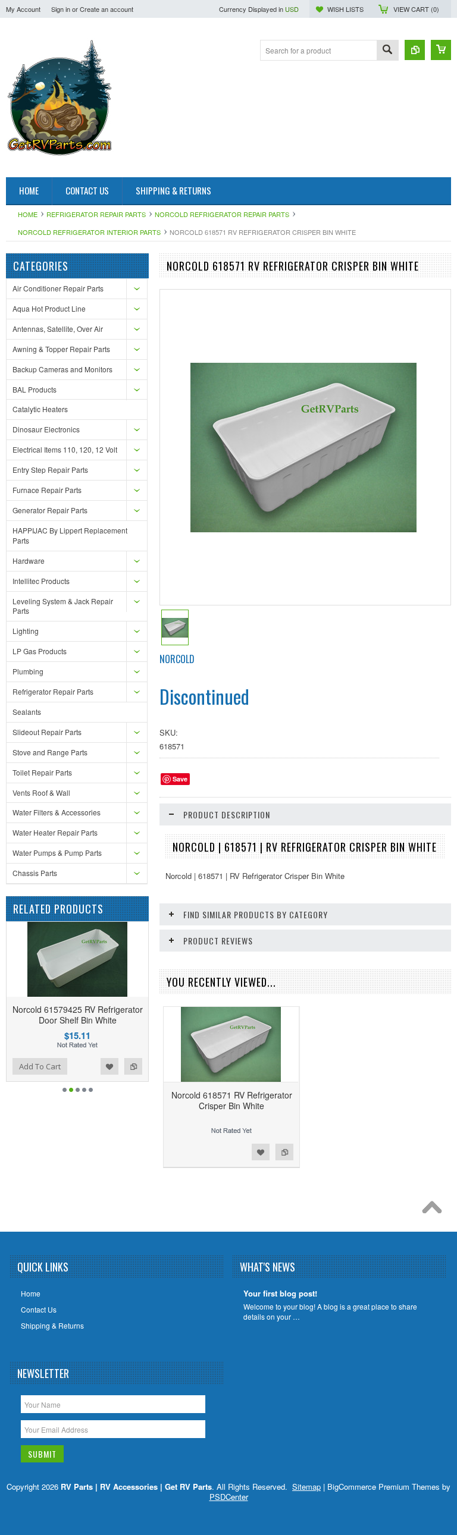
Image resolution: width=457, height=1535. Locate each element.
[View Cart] (441, 50)
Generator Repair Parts (49, 510)
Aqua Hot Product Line (49, 308)
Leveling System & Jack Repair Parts (62, 606)
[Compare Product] (415, 50)
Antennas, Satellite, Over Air (57, 329)
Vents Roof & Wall (41, 792)
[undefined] (303, 529)
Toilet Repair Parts (42, 772)
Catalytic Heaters (40, 409)
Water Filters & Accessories (56, 812)
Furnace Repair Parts (47, 490)
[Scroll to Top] (435, 1210)
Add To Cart (65, 1066)
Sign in (60, 9)
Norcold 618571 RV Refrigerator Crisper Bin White (231, 1100)
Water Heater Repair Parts (55, 832)
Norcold (177, 659)
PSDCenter (228, 1496)
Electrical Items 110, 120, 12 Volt (64, 449)
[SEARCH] (387, 50)
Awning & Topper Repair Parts (61, 349)
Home (27, 214)
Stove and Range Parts (49, 752)
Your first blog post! (280, 1294)
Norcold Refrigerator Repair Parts (222, 214)
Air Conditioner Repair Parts (58, 288)
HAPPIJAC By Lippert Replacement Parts (69, 535)
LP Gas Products (39, 651)
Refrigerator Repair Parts (96, 214)
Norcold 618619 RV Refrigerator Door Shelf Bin (103, 1014)
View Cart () (416, 9)
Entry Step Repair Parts (50, 469)
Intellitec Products (41, 581)
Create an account (106, 9)
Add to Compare (17, 1066)
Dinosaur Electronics (46, 429)
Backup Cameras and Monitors (62, 369)
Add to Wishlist (135, 1066)
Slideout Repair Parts (47, 732)
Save (180, 778)
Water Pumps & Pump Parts (57, 852)
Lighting (25, 631)
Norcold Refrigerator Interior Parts (89, 232)
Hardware (28, 560)
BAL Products (34, 389)
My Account (23, 9)
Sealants (26, 712)
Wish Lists (345, 9)
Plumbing (27, 671)
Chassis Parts (34, 873)
